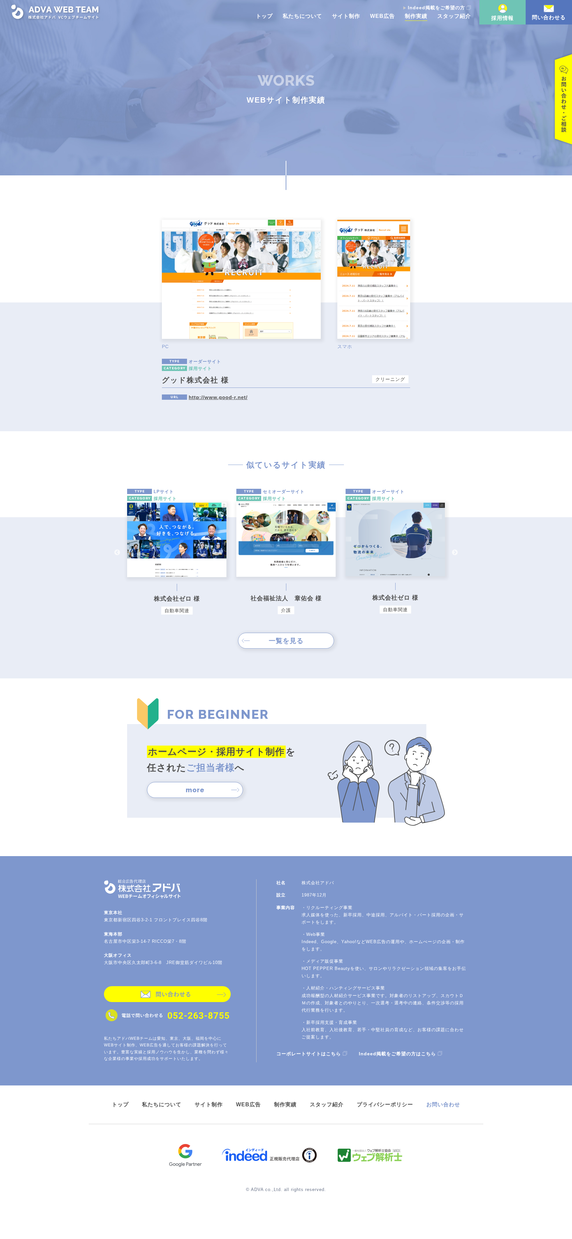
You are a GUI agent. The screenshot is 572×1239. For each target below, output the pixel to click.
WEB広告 (382, 16)
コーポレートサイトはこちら (308, 1053)
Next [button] (455, 552)
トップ (264, 16)
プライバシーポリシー (385, 1104)
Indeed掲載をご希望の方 (436, 7)
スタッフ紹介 (454, 16)
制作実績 (416, 16)
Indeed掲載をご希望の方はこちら (397, 1053)
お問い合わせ (443, 1104)
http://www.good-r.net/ (218, 397)
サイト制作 (346, 16)
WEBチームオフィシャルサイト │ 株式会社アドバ (55, 12)
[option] (176, 552)
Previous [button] (117, 552)
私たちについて (302, 16)
